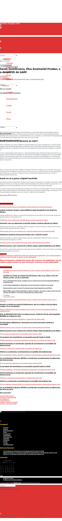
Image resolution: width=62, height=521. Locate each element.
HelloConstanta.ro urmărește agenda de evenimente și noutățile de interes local (28, 344)
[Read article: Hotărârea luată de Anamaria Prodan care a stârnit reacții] (31, 231)
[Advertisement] (31, 11)
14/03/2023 (4, 76)
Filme (8, 119)
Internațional (7, 437)
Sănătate (6, 440)
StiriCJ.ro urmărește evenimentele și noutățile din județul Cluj (25, 352)
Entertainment (12, 99)
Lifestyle (9, 92)
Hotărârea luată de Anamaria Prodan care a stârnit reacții (23, 234)
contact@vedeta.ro (7, 29)
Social (8, 112)
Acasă (2, 65)
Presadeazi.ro (4, 399)
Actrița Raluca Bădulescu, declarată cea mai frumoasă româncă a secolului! (28, 285)
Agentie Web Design (7, 396)
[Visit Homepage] (5, 25)
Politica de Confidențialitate (12, 480)
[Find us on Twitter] (0, 27)
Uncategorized (8, 444)
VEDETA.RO (17, 483)
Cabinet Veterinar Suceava (9, 402)
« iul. (1, 475)
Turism (9, 105)
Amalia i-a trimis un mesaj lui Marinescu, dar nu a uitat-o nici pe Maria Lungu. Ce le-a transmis (28, 305)
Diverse (6, 85)
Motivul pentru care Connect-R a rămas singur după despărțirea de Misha (30, 246)
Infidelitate (8, 65)
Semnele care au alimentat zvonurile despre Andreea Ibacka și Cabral (29, 223)
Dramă (5, 39)
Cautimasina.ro (5, 400)
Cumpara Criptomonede (8, 397)
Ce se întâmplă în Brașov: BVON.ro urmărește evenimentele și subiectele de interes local (30, 359)
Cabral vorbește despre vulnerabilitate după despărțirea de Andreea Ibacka (28, 211)
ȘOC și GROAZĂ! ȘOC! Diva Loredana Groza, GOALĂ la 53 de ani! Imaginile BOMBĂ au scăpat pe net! (30, 315)
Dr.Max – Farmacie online (8, 404)
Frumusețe (7, 434)
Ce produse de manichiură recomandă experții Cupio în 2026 (25, 337)
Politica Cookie (8, 478)
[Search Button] (16, 85)
